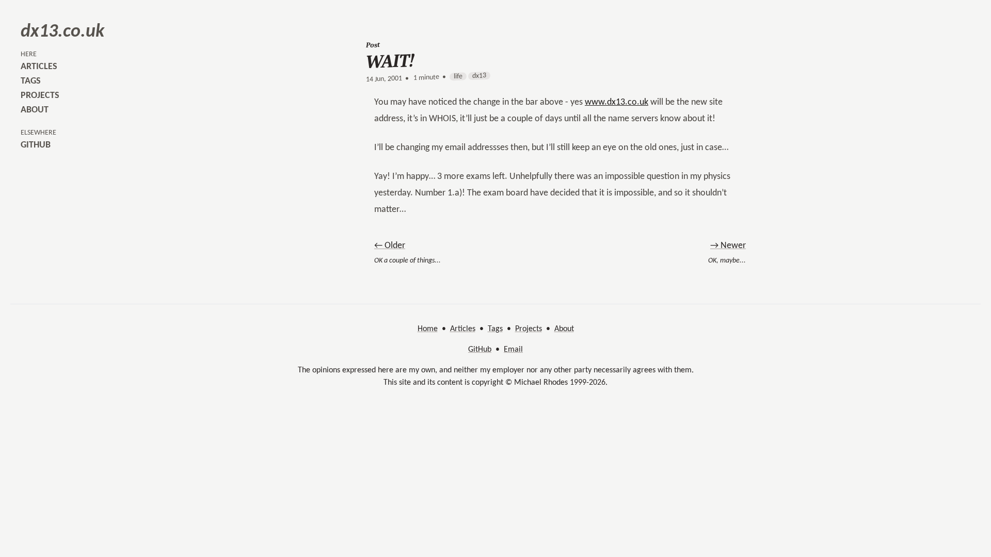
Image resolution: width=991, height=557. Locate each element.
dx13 (479, 76)
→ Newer (728, 246)
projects (40, 96)
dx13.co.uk (62, 32)
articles (39, 67)
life (458, 76)
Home (428, 329)
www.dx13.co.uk (616, 102)
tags (31, 81)
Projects (528, 329)
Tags (495, 329)
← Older (389, 246)
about (35, 110)
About (564, 329)
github (36, 145)
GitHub (479, 350)
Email (513, 350)
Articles (462, 329)
